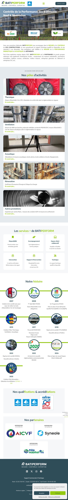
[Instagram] (36, 471)
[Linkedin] (27, 471)
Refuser (57, 493)
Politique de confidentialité (54, 497)
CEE (11, 383)
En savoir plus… (10, 102)
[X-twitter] (31, 471)
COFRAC (17, 381)
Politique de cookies (43, 497)
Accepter (41, 493)
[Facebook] (41, 471)
